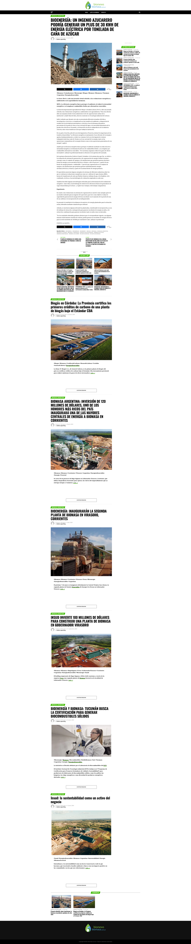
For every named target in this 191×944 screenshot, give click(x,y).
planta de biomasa (95, 233)
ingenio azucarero (74, 233)
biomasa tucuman (62, 232)
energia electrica (99, 232)
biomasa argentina (103, 231)
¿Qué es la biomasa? (94, 12)
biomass (70, 232)
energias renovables (62, 233)
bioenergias (76, 231)
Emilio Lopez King (61, 39)
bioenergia (69, 231)
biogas (89, 231)
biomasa (94, 231)
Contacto (103, 12)
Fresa (61, 678)
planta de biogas (85, 233)
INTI (105, 765)
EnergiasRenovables (72, 365)
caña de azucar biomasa (86, 232)
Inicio (86, 12)
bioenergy (83, 231)
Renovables (76, 587)
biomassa (76, 232)
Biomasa (66, 760)
